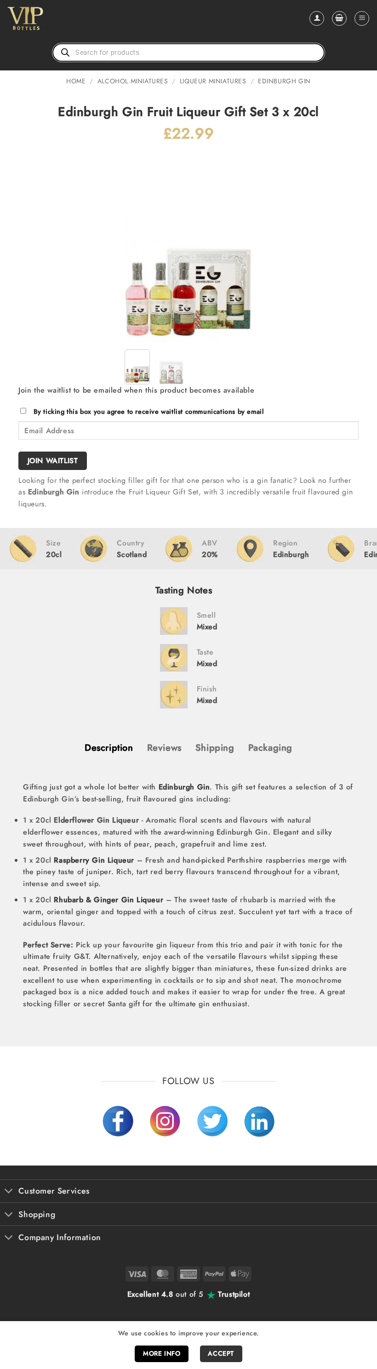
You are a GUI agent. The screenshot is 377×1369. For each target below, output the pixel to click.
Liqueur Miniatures (213, 81)
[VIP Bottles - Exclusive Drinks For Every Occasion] (45, 18)
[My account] (316, 18)
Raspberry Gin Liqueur (94, 860)
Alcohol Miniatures (132, 81)
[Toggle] (9, 1192)
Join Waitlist (53, 460)
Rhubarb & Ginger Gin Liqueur (108, 899)
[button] (339, 18)
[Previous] (139, 246)
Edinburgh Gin (284, 81)
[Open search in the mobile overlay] (188, 52)
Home (76, 81)
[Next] (238, 246)
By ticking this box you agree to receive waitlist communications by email (149, 411)
